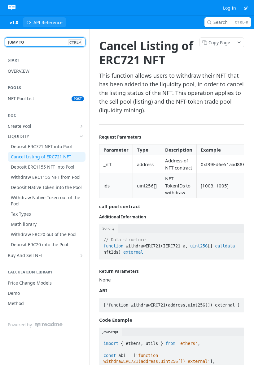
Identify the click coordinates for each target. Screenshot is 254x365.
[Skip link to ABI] (95, 290)
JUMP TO (44, 42)
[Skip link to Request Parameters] (95, 137)
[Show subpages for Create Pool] (81, 126)
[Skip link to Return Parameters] (95, 271)
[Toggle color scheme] (246, 8)
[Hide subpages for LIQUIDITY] (81, 136)
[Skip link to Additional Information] (95, 217)
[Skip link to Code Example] (95, 320)
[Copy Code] (237, 238)
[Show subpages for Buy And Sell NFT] (81, 255)
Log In (229, 8)
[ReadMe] (49, 324)
